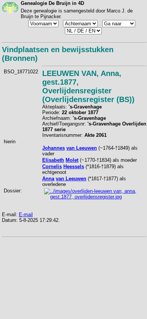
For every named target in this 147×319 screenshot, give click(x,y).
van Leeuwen (81, 148)
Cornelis (52, 166)
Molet (72, 160)
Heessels (73, 166)
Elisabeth (53, 160)
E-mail (26, 214)
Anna (48, 178)
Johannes (53, 148)
